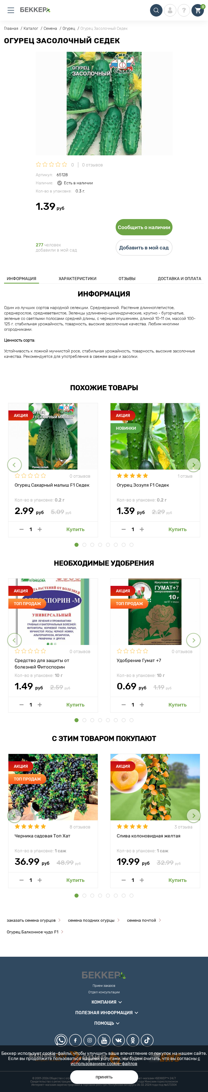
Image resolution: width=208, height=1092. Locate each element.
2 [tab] (84, 545)
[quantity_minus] (22, 529)
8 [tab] (131, 545)
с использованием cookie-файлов (135, 1061)
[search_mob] (156, 10)
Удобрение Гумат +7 (139, 660)
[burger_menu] (11, 10)
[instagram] (89, 1040)
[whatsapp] (61, 1040)
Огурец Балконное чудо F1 (32, 932)
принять (104, 1077)
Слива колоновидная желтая (148, 836)
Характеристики (77, 278)
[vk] (118, 1040)
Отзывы (127, 278)
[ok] (132, 1040)
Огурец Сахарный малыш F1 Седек (52, 485)
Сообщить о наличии (144, 227)
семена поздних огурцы (91, 920)
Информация (21, 278)
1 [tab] (76, 545)
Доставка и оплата (179, 278)
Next (193, 465)
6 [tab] (116, 545)
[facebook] (75, 1040)
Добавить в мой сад (144, 248)
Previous (14, 465)
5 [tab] (108, 545)
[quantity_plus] (40, 529)
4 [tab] (100, 545)
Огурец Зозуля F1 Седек (143, 485)
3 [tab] (92, 545)
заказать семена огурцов (31, 920)
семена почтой (141, 920)
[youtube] (104, 1040)
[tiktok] (147, 1040)
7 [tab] (124, 545)
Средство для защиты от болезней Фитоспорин (42, 663)
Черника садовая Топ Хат (42, 836)
